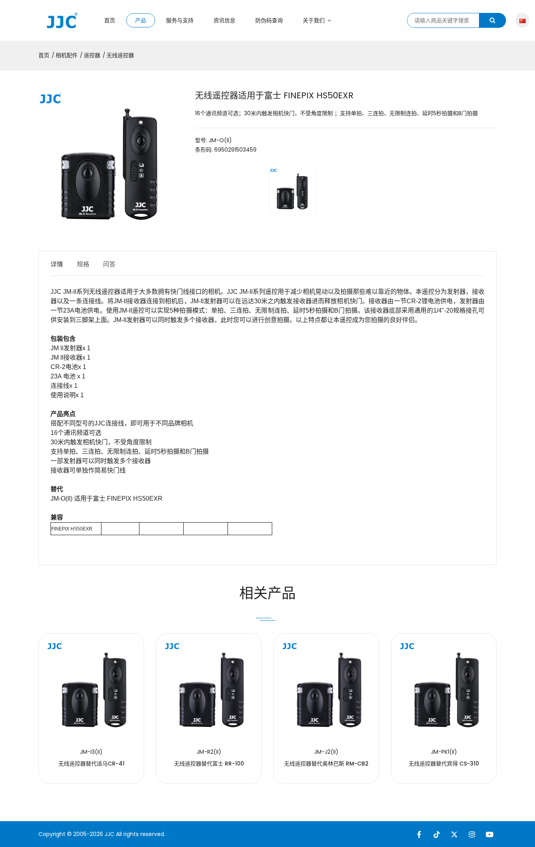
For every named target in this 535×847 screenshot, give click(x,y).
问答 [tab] (109, 264)
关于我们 (314, 20)
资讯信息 (224, 20)
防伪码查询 (269, 20)
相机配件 (67, 55)
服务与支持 (179, 20)
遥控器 (92, 55)
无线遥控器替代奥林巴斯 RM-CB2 (326, 763)
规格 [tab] (83, 264)
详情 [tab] (57, 264)
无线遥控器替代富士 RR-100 (209, 763)
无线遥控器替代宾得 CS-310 (443, 763)
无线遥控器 (120, 55)
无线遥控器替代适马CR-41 (91, 763)
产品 (140, 20)
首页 (109, 20)
